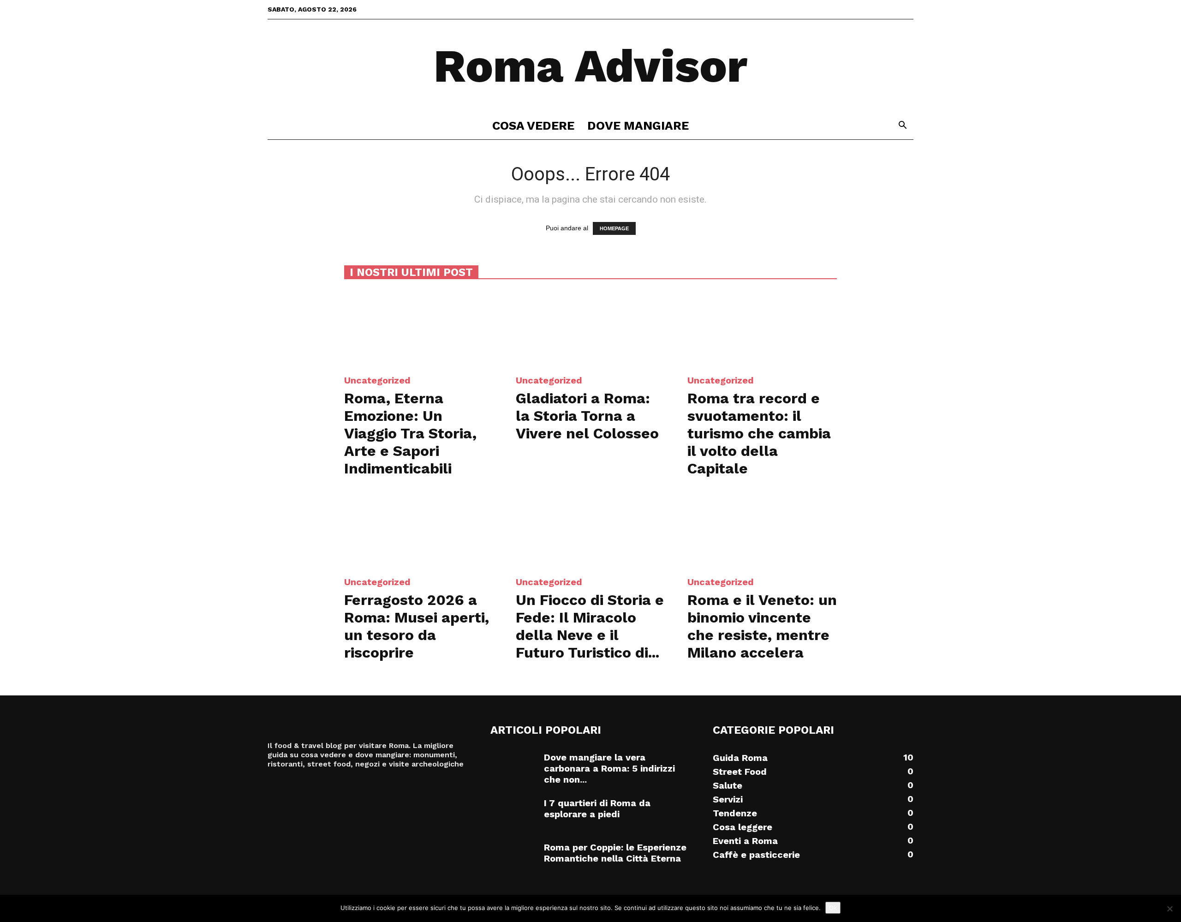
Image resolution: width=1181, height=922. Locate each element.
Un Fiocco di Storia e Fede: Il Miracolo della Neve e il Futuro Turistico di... (590, 626)
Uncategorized (377, 380)
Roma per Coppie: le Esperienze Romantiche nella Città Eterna (615, 853)
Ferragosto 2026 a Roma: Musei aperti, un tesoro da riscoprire (416, 626)
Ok (833, 907)
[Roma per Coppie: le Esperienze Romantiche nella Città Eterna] (513, 858)
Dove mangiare (638, 125)
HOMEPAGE (614, 228)
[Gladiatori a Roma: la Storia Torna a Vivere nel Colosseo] (590, 328)
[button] (902, 126)
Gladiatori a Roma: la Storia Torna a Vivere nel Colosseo (587, 415)
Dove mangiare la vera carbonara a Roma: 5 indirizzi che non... (609, 768)
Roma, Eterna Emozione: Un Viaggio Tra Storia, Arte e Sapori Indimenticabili (410, 433)
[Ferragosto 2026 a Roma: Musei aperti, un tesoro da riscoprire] (419, 530)
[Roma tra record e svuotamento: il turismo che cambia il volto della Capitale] (762, 328)
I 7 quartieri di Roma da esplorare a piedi (597, 808)
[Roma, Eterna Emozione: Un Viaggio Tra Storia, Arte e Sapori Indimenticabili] (419, 328)
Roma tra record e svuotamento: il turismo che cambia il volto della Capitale (759, 433)
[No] (1169, 908)
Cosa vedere (533, 125)
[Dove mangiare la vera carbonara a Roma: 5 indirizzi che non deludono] (513, 768)
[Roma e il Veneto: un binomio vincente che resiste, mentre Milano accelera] (762, 530)
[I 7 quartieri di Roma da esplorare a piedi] (513, 813)
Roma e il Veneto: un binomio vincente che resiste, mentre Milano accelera (762, 626)
